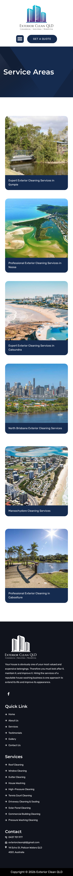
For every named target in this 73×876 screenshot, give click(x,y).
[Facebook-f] (8, 694)
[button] (20, 39)
